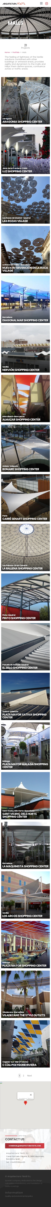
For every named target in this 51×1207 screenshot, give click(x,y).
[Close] (31, 1095)
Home (7, 52)
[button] (25, 1103)
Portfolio (16, 52)
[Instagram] (46, 3)
